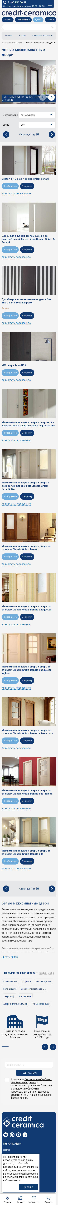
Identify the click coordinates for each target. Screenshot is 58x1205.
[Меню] (50, 4)
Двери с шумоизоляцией (15, 1004)
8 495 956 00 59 (17, 2)
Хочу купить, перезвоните (16, 193)
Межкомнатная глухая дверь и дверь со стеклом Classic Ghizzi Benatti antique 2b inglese (26, 670)
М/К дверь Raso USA (14, 365)
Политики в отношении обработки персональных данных (31, 1088)
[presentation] (42, 97)
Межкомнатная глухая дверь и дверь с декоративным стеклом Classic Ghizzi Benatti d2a (25, 486)
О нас (6, 1150)
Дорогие (26, 981)
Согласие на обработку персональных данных (31, 1081)
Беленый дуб (9, 989)
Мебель (50, 19)
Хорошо (28, 1187)
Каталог (8, 36)
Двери (38, 19)
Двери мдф (8, 996)
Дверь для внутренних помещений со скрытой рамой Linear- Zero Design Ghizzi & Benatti (28, 239)
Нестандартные (43, 981)
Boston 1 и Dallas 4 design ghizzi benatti (25, 178)
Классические (10, 981)
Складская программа (42, 36)
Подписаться (29, 1073)
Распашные (25, 996)
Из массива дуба (41, 1004)
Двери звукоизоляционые (33, 989)
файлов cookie (29, 1173)
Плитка (8, 19)
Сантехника (23, 19)
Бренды (22, 36)
